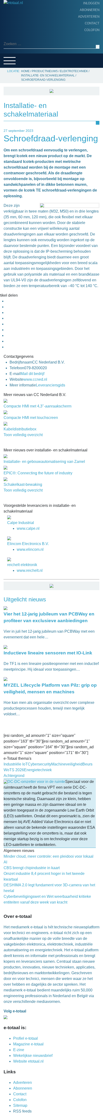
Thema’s (12, 47)
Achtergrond (18, 33)
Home (10, 18)
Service (12, 62)
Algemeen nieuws (21, 40)
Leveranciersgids (21, 55)
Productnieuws (19, 25)
